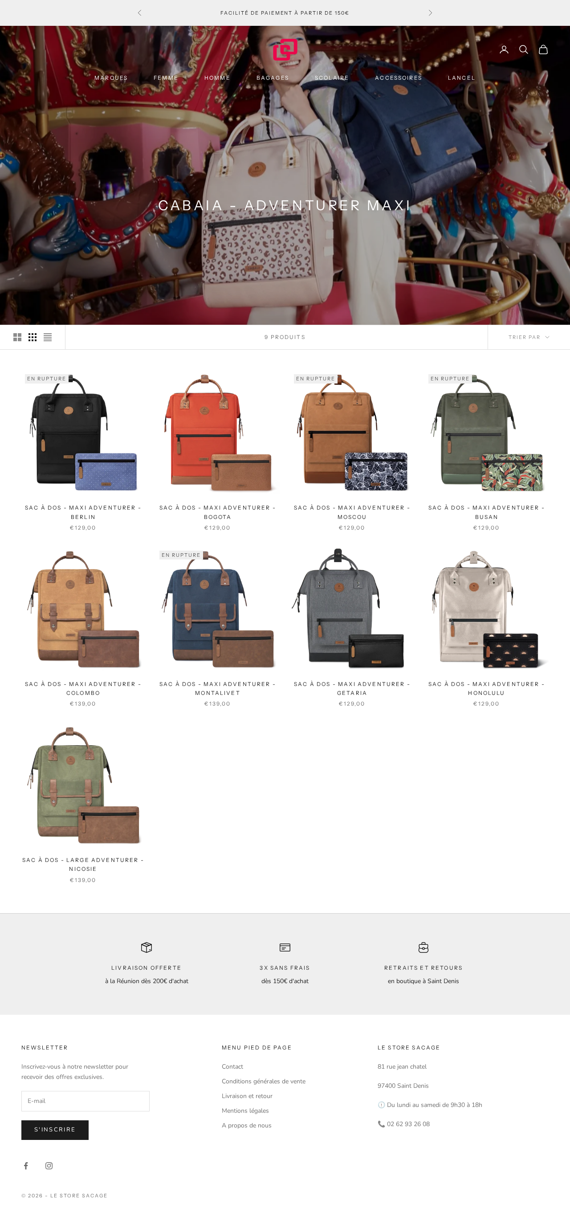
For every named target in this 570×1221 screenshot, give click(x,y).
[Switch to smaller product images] (32, 337)
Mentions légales (245, 1111)
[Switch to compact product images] (48, 337)
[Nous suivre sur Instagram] (49, 1165)
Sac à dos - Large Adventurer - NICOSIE (83, 864)
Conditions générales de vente (263, 1081)
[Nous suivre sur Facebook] (25, 1165)
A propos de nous (247, 1125)
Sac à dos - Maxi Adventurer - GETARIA (352, 688)
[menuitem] (114, 77)
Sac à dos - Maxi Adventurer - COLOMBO (83, 688)
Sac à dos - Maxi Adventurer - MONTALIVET (217, 688)
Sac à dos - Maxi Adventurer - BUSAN (486, 512)
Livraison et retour (247, 1096)
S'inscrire (55, 1130)
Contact (232, 1066)
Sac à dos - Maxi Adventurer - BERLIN (83, 512)
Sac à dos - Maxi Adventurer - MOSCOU (352, 512)
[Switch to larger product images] (17, 337)
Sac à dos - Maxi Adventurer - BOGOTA (217, 512)
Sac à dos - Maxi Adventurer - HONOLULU (486, 688)
